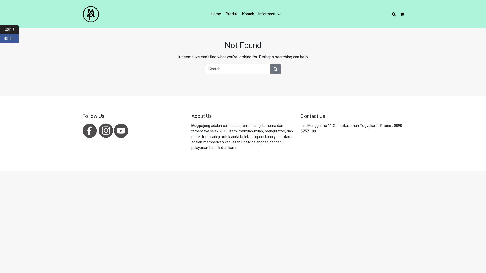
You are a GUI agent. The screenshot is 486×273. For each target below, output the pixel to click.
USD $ (12, 29)
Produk (231, 14)
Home (216, 14)
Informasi (266, 14)
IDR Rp (11, 38)
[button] (280, 14)
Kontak (248, 14)
